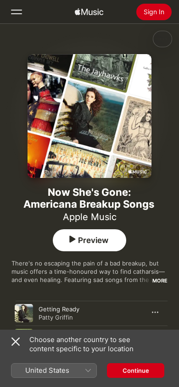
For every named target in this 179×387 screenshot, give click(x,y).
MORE (160, 280)
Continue (136, 370)
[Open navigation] (16, 12)
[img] (89, 12)
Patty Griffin (56, 317)
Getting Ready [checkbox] (59, 309)
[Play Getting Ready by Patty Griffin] (24, 313)
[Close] (15, 341)
